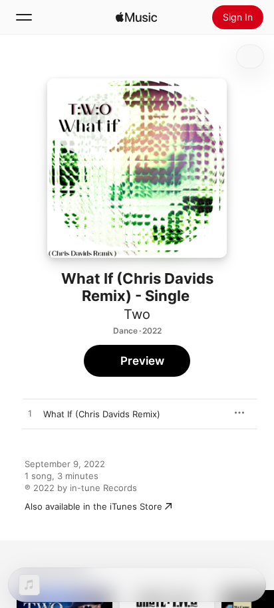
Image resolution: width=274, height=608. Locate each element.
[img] (136, 17)
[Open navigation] (24, 17)
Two (137, 314)
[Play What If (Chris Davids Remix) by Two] (30, 414)
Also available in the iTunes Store (93, 506)
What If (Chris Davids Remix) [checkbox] (101, 414)
